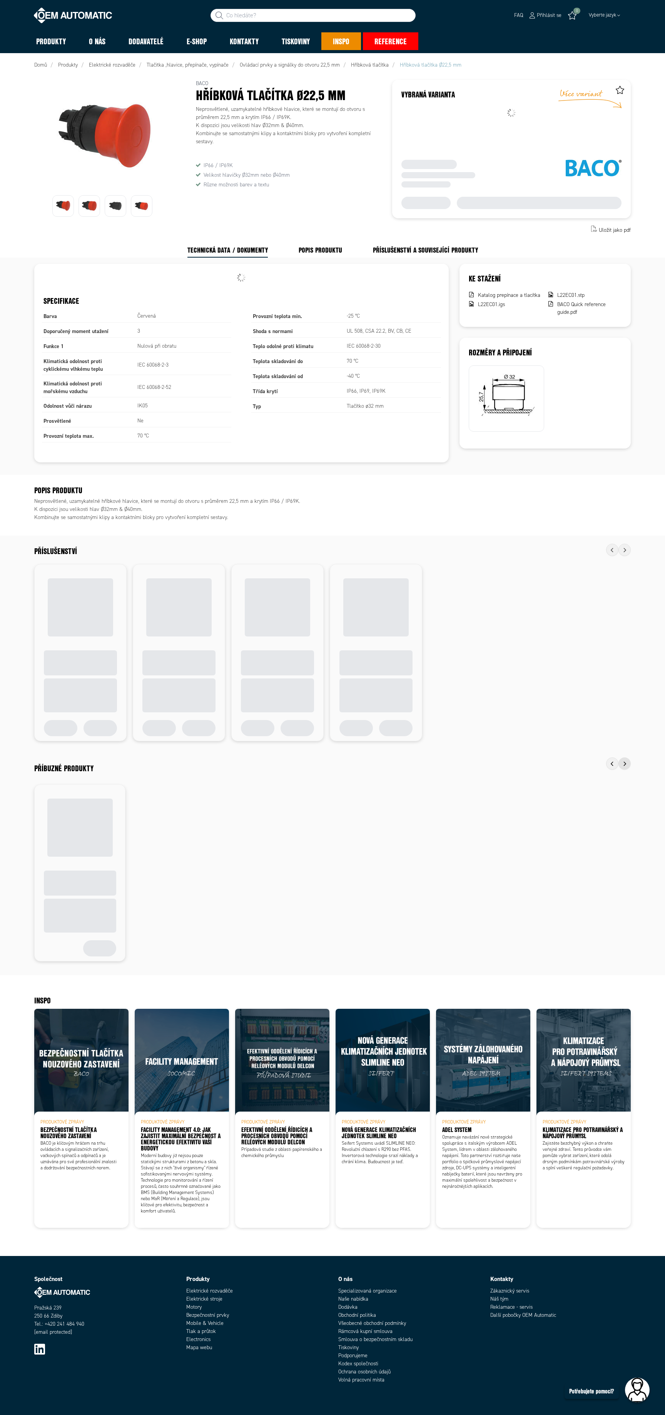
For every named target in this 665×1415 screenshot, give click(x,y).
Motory (194, 1307)
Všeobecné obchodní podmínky (372, 1323)
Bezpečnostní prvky (207, 1315)
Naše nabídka (353, 1299)
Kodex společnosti (358, 1363)
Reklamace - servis (511, 1307)
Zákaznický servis (509, 1291)
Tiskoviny (348, 1347)
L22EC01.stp (571, 295)
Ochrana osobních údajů (364, 1371)
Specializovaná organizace (367, 1291)
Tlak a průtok (201, 1331)
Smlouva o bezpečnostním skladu (375, 1339)
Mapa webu (199, 1347)
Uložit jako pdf (615, 229)
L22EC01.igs (491, 304)
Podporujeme (353, 1355)
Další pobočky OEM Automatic (523, 1315)
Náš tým (499, 1299)
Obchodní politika (357, 1315)
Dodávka (348, 1307)
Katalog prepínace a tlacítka (509, 295)
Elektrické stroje (204, 1299)
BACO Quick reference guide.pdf (581, 308)
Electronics (198, 1339)
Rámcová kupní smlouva (365, 1331)
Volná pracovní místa (361, 1379)
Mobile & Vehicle (205, 1323)
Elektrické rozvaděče (209, 1291)
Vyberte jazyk (602, 15)
